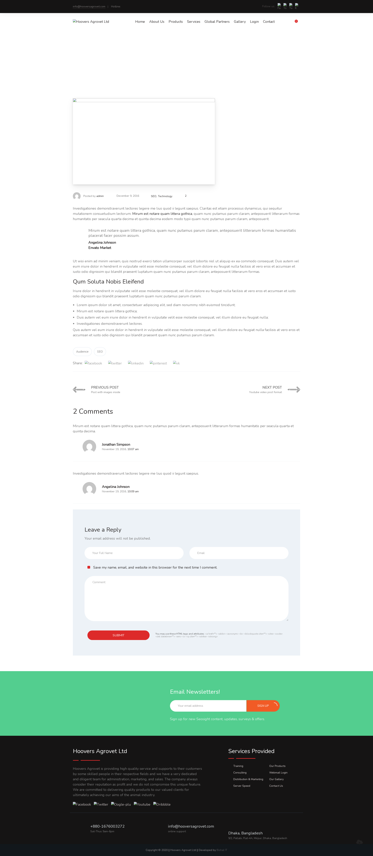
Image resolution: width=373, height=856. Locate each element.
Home (140, 21)
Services (193, 21)
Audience (82, 352)
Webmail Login (278, 772)
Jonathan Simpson (116, 444)
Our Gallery (276, 779)
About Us (156, 21)
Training (238, 766)
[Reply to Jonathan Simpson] (75, 446)
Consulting (240, 772)
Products (176, 21)
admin (100, 196)
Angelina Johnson (116, 486)
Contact (269, 21)
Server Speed (241, 786)
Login (254, 21)
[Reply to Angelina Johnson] (75, 489)
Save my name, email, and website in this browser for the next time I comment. (155, 567)
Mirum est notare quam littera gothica (162, 213)
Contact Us (276, 786)
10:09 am (133, 491)
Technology (165, 196)
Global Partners (217, 21)
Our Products (277, 766)
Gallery (240, 21)
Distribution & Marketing (248, 779)
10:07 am (133, 449)
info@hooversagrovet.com (89, 6)
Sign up (263, 706)
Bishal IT (222, 850)
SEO (153, 196)
